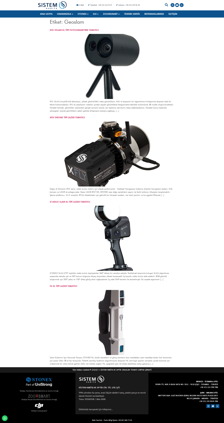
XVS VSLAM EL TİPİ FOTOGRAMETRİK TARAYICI (74, 30)
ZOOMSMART (110, 14)
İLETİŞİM (173, 14)
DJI (94, 14)
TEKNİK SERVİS (132, 14)
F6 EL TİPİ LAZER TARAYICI (63, 286)
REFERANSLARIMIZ (154, 14)
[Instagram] (172, 5)
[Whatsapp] (182, 5)
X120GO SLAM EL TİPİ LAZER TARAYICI (70, 202)
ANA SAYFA (46, 14)
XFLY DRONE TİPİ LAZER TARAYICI (67, 117)
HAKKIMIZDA (64, 14)
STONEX (82, 14)
